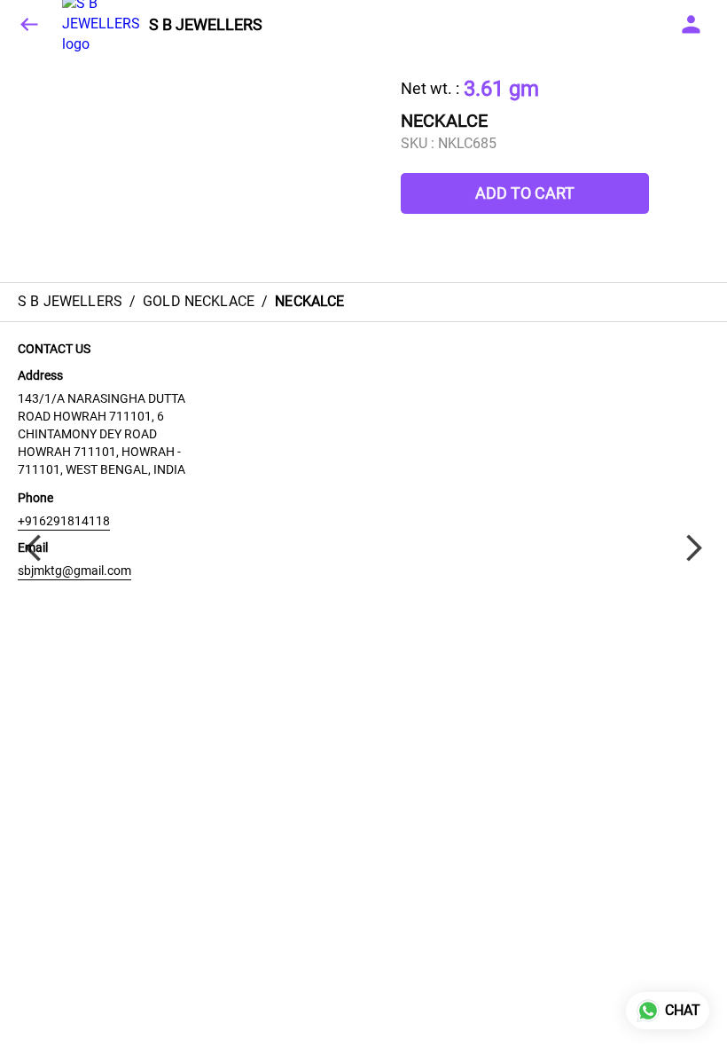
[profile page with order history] (691, 25)
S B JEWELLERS (205, 25)
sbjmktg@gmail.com (74, 570)
